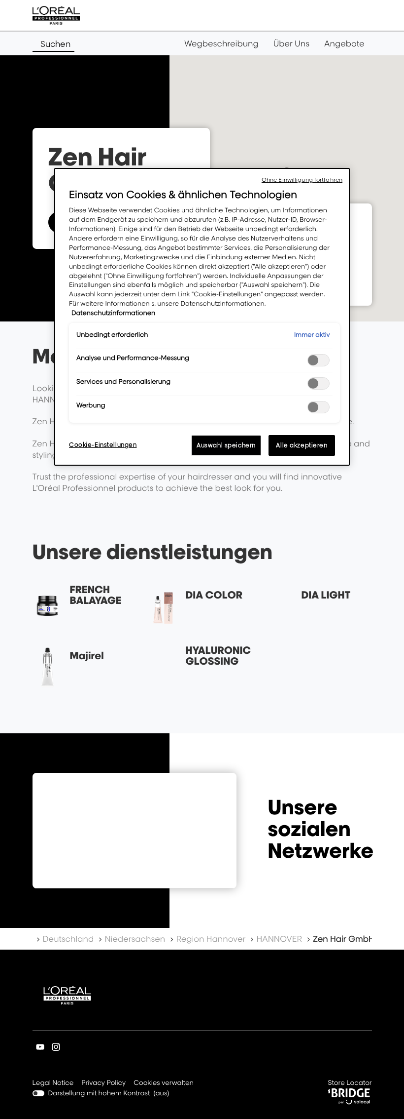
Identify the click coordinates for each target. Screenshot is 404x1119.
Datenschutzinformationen (113, 313)
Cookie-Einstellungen (102, 444)
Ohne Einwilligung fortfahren (302, 179)
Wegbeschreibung (221, 43)
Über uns (291, 43)
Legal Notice (53, 1084)
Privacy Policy (103, 1084)
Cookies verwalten (164, 1083)
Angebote (344, 43)
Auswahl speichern (226, 445)
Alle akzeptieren (301, 445)
